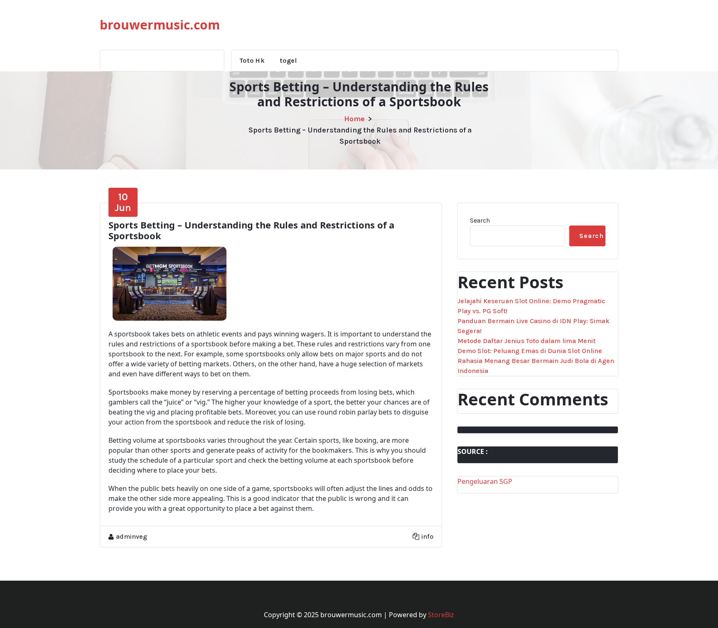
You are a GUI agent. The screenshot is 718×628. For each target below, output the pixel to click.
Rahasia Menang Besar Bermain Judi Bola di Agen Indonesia (535, 366)
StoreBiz (441, 614)
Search (480, 220)
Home (354, 118)
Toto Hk (252, 60)
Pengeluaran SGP (484, 481)
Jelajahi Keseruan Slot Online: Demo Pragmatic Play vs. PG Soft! (531, 306)
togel (288, 60)
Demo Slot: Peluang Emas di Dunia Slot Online (529, 351)
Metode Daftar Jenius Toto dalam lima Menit (526, 341)
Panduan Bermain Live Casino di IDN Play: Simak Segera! (533, 326)
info (427, 536)
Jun (123, 202)
